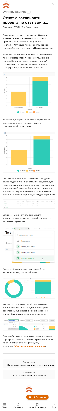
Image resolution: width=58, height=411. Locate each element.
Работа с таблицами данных (29, 346)
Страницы (18, 407)
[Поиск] (52, 5)
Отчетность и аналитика (14, 12)
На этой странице (37, 407)
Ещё (54, 407)
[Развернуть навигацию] (28, 12)
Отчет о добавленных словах (27, 375)
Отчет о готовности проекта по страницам (30, 365)
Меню (4, 407)
